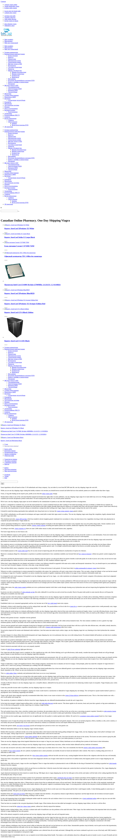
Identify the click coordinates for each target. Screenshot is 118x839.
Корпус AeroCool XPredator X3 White (19, 228)
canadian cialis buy (9, 17)
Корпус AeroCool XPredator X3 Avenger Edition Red (24, 304)
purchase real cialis (9, 16)
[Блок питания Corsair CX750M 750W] (16, 242)
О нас (6, 444)
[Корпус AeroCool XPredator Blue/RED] (17, 290)
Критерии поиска (9, 450)
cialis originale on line (28, 592)
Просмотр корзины (10, 469)
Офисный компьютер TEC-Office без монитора (23, 256)
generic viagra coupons (39, 525)
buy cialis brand (52, 603)
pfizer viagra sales (47, 493)
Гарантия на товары (10, 459)
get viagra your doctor (23, 725)
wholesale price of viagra (64, 777)
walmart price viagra (10, 12)
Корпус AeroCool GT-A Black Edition (18, 312)
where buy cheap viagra (24, 806)
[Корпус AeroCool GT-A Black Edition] (16, 309)
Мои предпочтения (10, 471)
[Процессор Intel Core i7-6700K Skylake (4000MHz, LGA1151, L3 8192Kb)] (24, 431)
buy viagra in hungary (85, 554)
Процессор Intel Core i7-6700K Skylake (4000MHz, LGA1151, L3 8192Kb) (23, 434)
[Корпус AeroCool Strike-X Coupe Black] (17, 233)
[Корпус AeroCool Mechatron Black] (12, 437)
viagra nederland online (89, 798)
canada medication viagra (11, 6)
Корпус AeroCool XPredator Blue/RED (19, 293)
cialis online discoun (10, 19)
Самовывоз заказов (10, 462)
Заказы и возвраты (10, 454)
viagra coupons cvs (20, 528)
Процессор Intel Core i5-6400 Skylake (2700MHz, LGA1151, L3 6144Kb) (32, 285)
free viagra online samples (40, 755)
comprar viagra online (10, 4)
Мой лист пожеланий (11, 43)
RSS (5, 478)
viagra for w (73, 606)
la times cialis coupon (10, 8)
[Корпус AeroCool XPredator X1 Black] (13, 425)
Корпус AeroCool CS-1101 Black (17, 341)
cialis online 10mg (11, 673)
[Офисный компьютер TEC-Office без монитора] (19, 252)
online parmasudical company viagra (85, 568)
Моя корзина (8, 41)
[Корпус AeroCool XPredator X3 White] (16, 225)
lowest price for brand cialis (12, 11)
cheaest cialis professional (53, 627)
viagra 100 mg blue (21, 519)
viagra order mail (23, 551)
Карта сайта (8, 449)
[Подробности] (6, 232)
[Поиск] (18, 211)
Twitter (6, 476)
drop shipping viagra (10, 24)
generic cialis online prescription (93, 747)
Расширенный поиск (11, 452)
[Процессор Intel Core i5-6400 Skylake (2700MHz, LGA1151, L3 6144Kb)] (14, 281)
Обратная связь (9, 455)
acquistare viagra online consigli (89, 716)
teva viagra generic (14, 751)
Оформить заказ (9, 25)
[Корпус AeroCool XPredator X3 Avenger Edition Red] (21, 300)
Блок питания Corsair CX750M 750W (19, 246)
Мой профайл (8, 39)
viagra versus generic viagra (65, 511)
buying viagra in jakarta (11, 21)
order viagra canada (20, 587)
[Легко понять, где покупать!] (6, 35)
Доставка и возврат (10, 461)
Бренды (6, 464)
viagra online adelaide (31, 736)
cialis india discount (47, 703)
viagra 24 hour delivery (72, 695)
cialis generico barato (110, 711)
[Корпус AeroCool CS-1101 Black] (14, 337)
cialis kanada (112, 763)
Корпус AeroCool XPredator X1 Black (12, 428)
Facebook (7, 474)
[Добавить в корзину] (5, 232)
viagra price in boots (19, 793)
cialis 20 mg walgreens (13, 649)
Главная (3, 1)
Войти (6, 468)
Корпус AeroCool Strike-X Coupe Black (19, 237)
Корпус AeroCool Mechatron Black (11, 440)
